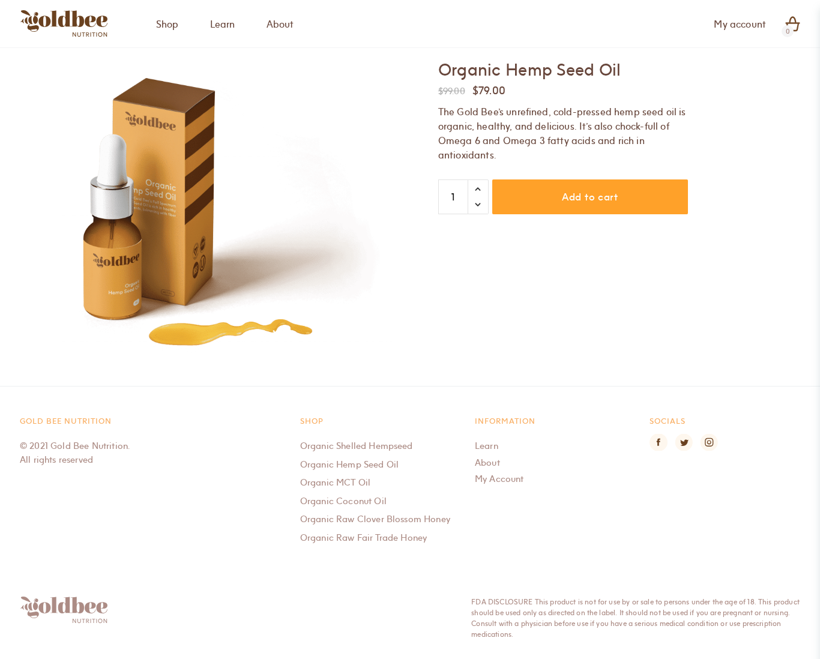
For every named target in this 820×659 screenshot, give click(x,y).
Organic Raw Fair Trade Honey (363, 537)
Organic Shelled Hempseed (356, 445)
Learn (486, 445)
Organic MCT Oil (335, 482)
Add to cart (590, 197)
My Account (499, 478)
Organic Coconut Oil (343, 500)
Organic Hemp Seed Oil (349, 464)
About (487, 462)
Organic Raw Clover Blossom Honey (375, 518)
